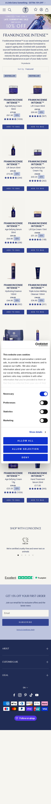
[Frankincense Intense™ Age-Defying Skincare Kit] (13, 332)
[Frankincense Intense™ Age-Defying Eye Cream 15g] (38, 147)
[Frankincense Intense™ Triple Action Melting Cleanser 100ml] (38, 271)
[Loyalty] (36, 10)
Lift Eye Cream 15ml (37, 229)
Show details (35, 432)
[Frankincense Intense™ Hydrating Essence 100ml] (13, 271)
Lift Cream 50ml (38, 106)
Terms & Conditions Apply (25, 630)
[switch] (44, 402)
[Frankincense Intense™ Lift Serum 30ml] (13, 147)
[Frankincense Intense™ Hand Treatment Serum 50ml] (38, 332)
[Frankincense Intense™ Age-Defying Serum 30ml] (13, 209)
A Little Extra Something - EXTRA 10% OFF (24, 3)
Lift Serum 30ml (13, 167)
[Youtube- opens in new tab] (37, 695)
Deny (25, 457)
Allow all (25, 440)
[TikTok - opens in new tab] (31, 695)
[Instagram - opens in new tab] (20, 695)
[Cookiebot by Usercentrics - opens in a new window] (36, 344)
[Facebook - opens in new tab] (14, 695)
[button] (4, 10)
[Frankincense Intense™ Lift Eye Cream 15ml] (38, 209)
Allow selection (25, 449)
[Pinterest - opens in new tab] (25, 695)
